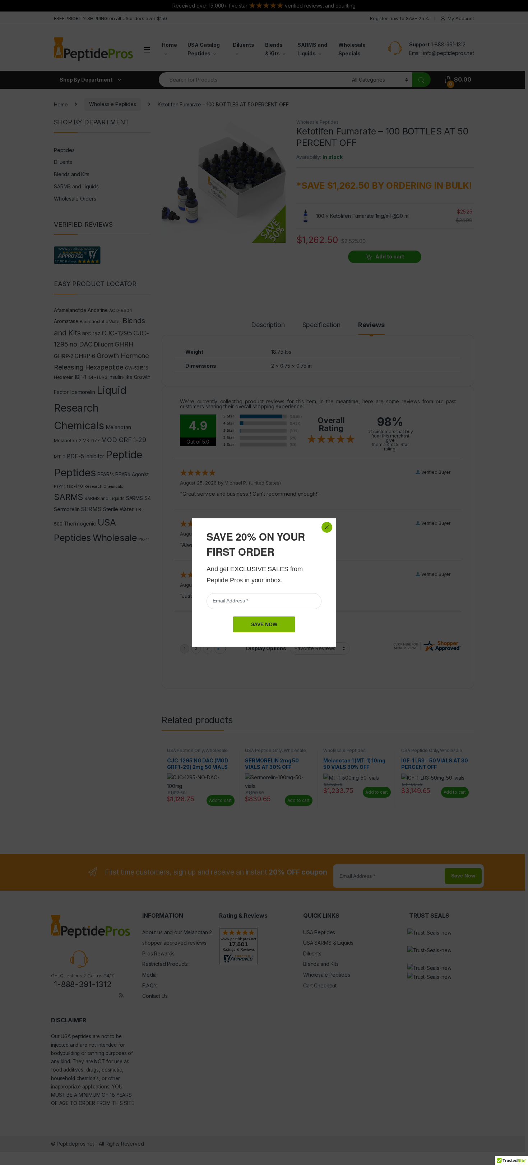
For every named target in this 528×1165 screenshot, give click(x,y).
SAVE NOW (264, 624)
